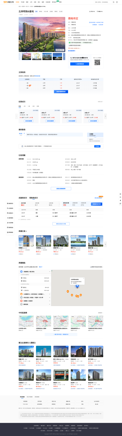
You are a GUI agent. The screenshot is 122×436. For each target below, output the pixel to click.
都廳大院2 (68, 404)
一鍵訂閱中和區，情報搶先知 (61, 334)
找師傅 (72, 430)
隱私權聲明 (79, 425)
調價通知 (95, 24)
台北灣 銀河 (96, 401)
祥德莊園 (25, 401)
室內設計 (54, 2)
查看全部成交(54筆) (61, 223)
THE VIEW (25, 404)
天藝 (82, 404)
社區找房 (48, 2)
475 (90, 254)
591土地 (45, 428)
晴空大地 (54, 401)
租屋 (27, 2)
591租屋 (25, 428)
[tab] (20, 106)
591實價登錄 (57, 428)
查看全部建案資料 (61, 188)
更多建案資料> (71, 50)
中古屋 (22, 2)
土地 (31, 2)
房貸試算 (101, 24)
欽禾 (82, 401)
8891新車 (43, 430)
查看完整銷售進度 (61, 91)
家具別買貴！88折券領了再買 (96, 22)
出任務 (61, 430)
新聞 (60, 2)
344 (73, 254)
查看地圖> (95, 40)
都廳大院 (68, 401)
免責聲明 (67, 425)
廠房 (43, 2)
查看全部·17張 (59, 50)
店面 (35, 2)
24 (21, 254)
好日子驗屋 (78, 430)
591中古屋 (31, 428)
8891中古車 (49, 430)
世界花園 (40, 401)
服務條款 (73, 425)
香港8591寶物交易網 (93, 428)
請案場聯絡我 (80, 64)
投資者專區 (36, 425)
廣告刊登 (49, 425)
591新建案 (38, 428)
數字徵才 (86, 425)
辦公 (39, 2)
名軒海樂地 (39, 404)
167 (56, 254)
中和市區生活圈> (77, 37)
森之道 (96, 404)
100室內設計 (73, 428)
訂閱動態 (97, 146)
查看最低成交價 (97, 204)
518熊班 (56, 430)
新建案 (17, 2)
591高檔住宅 (65, 428)
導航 (40, 267)
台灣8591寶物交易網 (82, 428)
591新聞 (50, 428)
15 (38, 254)
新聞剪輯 (55, 425)
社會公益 (61, 425)
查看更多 (100, 312)
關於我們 (43, 425)
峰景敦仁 (54, 404)
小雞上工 (67, 430)
